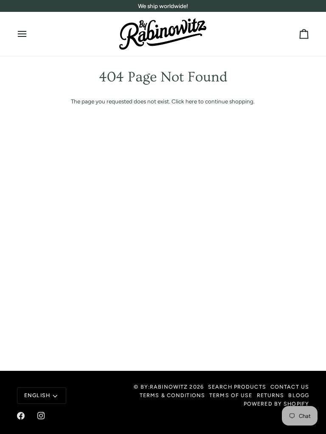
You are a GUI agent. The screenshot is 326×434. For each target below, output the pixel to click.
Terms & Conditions (172, 395)
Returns (270, 395)
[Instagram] (41, 416)
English (37, 395)
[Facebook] (21, 416)
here (191, 101)
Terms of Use (231, 395)
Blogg (298, 395)
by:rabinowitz (164, 387)
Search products (237, 387)
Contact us (289, 387)
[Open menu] (29, 34)
